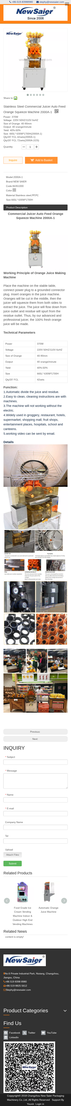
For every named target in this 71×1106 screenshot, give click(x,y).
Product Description (17, 207)
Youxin (30, 1104)
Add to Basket (43, 160)
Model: (9, 177)
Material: (11, 195)
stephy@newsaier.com (51, 2)
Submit (12, 863)
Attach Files (12, 854)
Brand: (9, 181)
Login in (40, 1104)
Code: (9, 186)
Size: (8, 199)
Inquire (13, 160)
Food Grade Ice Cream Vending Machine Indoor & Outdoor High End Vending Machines (23, 915)
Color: (9, 190)
